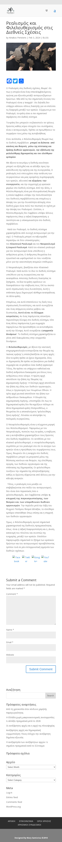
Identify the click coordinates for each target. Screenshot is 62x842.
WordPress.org (13, 806)
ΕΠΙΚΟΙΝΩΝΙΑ (26, 821)
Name (10, 629)
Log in (9, 792)
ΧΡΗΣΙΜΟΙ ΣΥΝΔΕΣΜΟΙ (29, 824)
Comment (12, 594)
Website (10, 654)
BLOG (45, 37)
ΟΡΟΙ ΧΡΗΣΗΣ (44, 821)
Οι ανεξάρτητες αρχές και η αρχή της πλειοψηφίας (30, 725)
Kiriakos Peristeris (17, 37)
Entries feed (12, 797)
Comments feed (14, 802)
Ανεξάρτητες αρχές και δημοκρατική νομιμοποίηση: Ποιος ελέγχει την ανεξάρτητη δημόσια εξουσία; (28, 734)
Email (9, 642)
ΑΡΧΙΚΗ (11, 821)
